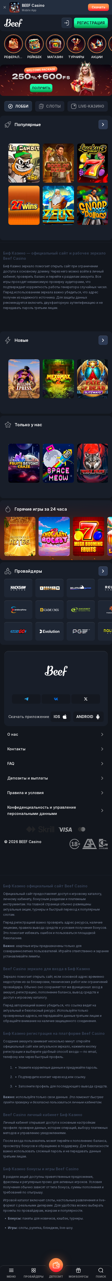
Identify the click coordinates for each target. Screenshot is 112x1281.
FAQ (10, 763)
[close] (4, 7)
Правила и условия (25, 792)
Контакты (16, 749)
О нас (12, 734)
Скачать (98, 7)
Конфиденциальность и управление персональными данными (41, 810)
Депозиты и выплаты (27, 778)
